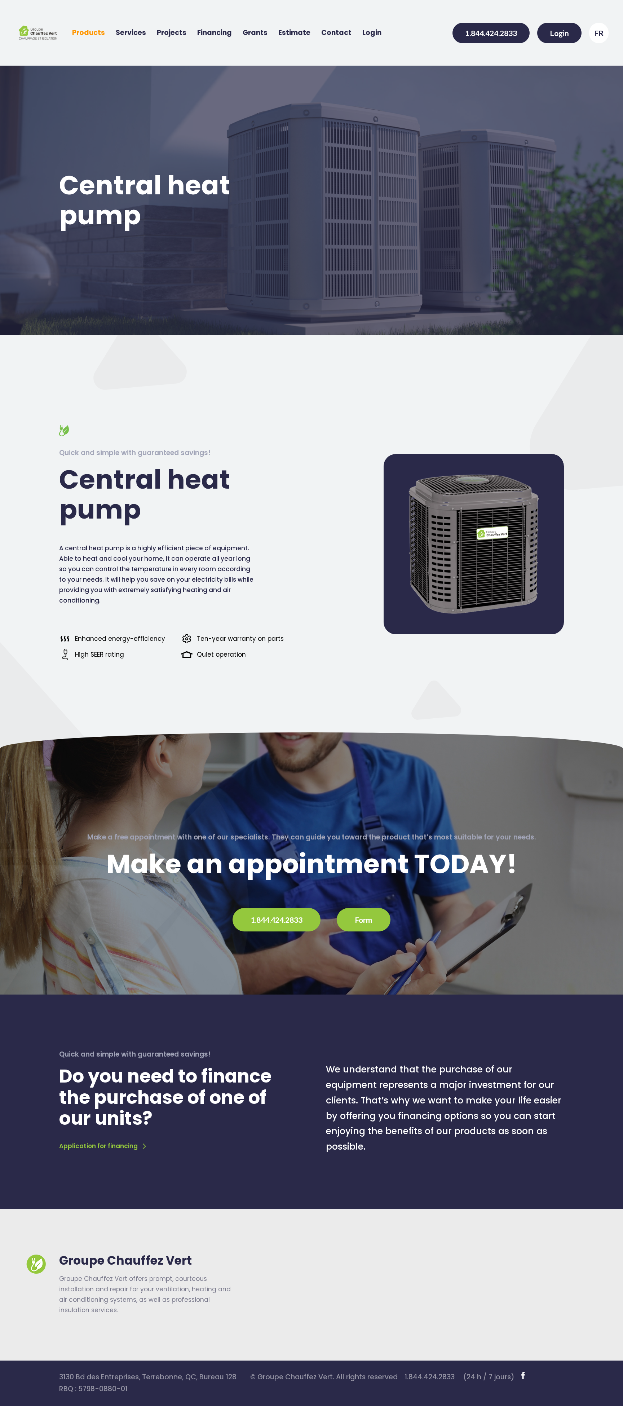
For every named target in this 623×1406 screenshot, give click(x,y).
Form (363, 919)
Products (88, 33)
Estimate (294, 33)
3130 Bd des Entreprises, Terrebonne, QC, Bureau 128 (148, 1377)
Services (131, 33)
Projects (171, 33)
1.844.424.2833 (491, 33)
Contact (336, 33)
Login (371, 33)
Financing (214, 33)
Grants (255, 33)
